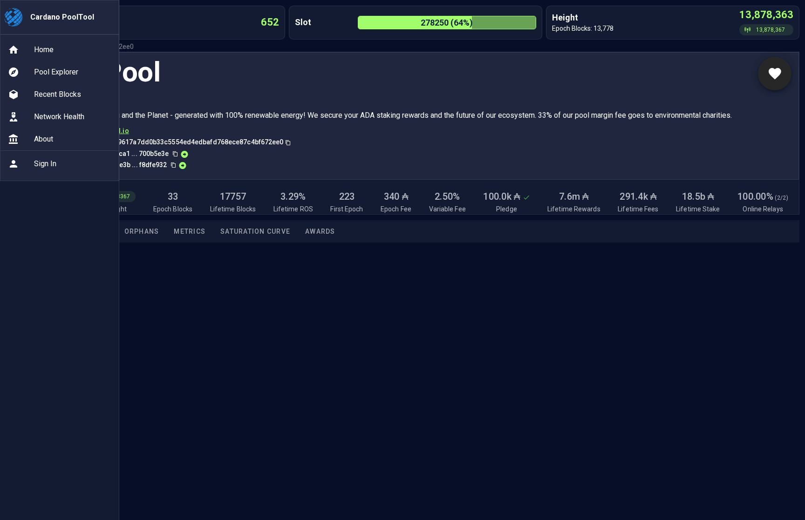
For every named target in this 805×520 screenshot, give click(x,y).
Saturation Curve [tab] (255, 231)
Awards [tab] (320, 231)
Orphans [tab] (141, 231)
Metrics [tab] (189, 231)
